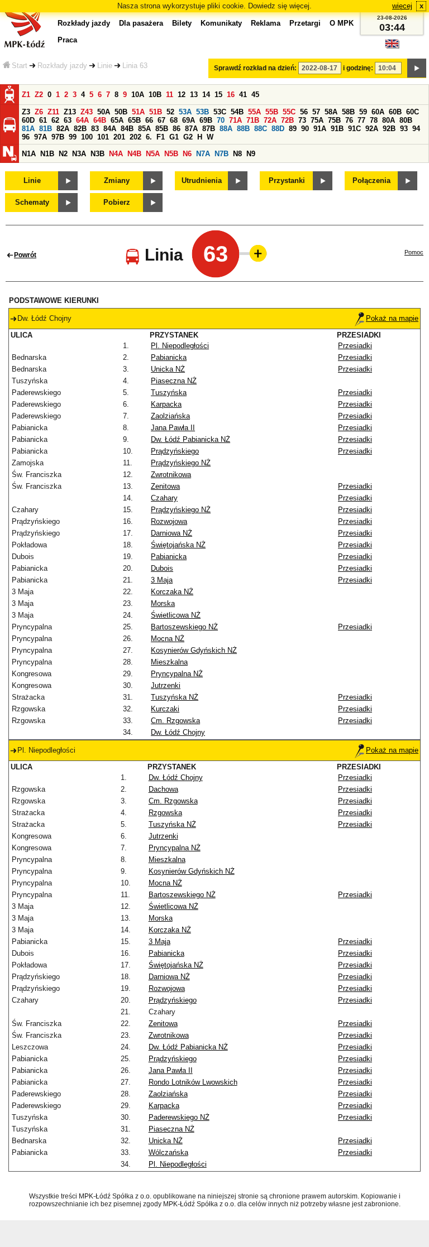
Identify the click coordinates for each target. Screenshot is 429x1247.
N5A (153, 154)
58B (348, 112)
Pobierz (116, 202)
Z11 (53, 112)
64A (82, 120)
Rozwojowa (169, 521)
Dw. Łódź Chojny (178, 732)
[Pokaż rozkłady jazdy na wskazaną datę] (416, 68)
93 (404, 128)
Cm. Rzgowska (175, 720)
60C (412, 112)
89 (293, 128)
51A (138, 112)
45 (255, 94)
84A (109, 128)
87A (191, 128)
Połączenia (371, 180)
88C (260, 128)
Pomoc (413, 252)
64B (99, 120)
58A (331, 112)
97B (57, 137)
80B (405, 120)
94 (416, 128)
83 (95, 128)
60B (395, 112)
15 (218, 94)
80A (388, 120)
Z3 (26, 112)
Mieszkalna (169, 662)
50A (103, 112)
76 (349, 120)
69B (205, 120)
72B (287, 120)
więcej (402, 6)
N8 (237, 154)
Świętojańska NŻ (178, 545)
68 (174, 120)
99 (73, 137)
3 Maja (162, 580)
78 (374, 120)
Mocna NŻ (167, 638)
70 (221, 120)
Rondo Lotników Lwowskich (193, 1082)
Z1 (26, 94)
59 (363, 112)
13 (194, 94)
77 (361, 120)
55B (271, 112)
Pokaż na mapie (392, 318)
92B (389, 128)
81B (45, 128)
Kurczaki (165, 709)
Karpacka (166, 404)
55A (254, 112)
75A (317, 120)
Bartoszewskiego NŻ (184, 627)
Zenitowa (165, 486)
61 (43, 120)
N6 (187, 154)
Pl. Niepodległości (180, 345)
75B (334, 120)
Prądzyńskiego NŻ (181, 463)
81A (28, 128)
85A (144, 128)
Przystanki (287, 180)
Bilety (182, 23)
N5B (171, 154)
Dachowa (163, 789)
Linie (104, 65)
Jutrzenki (165, 685)
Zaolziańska (170, 416)
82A (62, 128)
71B (252, 120)
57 (316, 112)
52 (170, 112)
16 (231, 94)
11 (169, 94)
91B (337, 128)
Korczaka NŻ (172, 592)
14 (206, 94)
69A (188, 120)
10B (155, 94)
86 (176, 128)
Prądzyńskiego (175, 451)
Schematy (32, 202)
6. (149, 137)
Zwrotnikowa (171, 474)
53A (185, 112)
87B (208, 128)
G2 (188, 137)
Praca (67, 40)
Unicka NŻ (168, 369)
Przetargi (305, 23)
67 (161, 120)
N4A (116, 154)
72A (270, 120)
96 (26, 137)
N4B (134, 154)
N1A (29, 154)
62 (55, 120)
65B (134, 120)
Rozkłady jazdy (62, 65)
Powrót (25, 255)
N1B (47, 154)
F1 (160, 137)
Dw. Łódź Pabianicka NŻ (190, 439)
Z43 (86, 112)
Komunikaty (221, 23)
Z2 (39, 94)
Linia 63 (134, 65)
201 (119, 137)
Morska (163, 603)
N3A (79, 154)
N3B (97, 154)
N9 (250, 154)
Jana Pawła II (173, 427)
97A (40, 137)
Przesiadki (355, 345)
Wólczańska (168, 1152)
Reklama (265, 23)
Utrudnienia (202, 180)
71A (235, 120)
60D (28, 120)
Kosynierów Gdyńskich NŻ (194, 650)
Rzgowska (165, 812)
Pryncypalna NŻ (177, 674)
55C (289, 112)
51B (155, 112)
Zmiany (117, 180)
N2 (63, 154)
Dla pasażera (141, 23)
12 (181, 94)
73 (302, 120)
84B (127, 128)
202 (135, 137)
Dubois (162, 568)
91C (354, 128)
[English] (392, 47)
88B (243, 128)
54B (237, 112)
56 (304, 112)
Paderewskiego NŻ (179, 1117)
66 (149, 120)
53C (219, 112)
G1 (174, 137)
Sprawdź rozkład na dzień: (255, 68)
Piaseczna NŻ (174, 381)
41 (243, 94)
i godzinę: (358, 68)
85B (161, 128)
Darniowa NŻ (171, 533)
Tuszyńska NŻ (174, 697)
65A (117, 120)
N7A (203, 154)
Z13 (70, 112)
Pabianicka (169, 357)
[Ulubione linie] (254, 253)
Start (19, 65)
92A (371, 128)
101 (103, 137)
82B (80, 128)
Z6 (39, 112)
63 (68, 120)
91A (319, 128)
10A (137, 94)
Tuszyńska (169, 392)
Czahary (164, 498)
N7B (221, 154)
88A (226, 128)
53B (202, 112)
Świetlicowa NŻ (176, 615)
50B (121, 112)
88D (277, 128)
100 (87, 137)
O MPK (342, 23)
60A (377, 112)
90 (305, 128)
